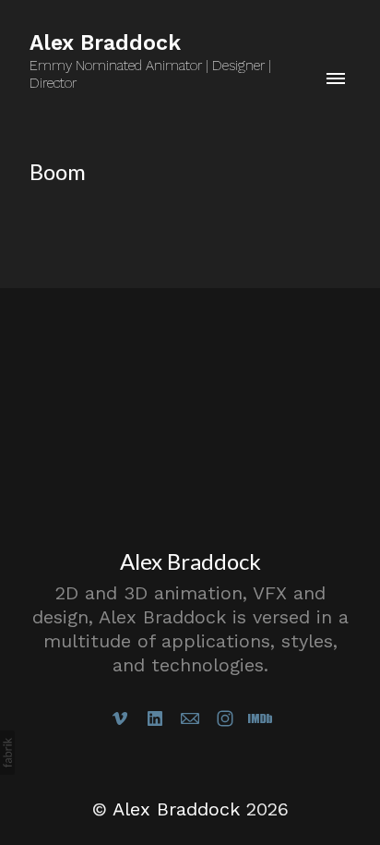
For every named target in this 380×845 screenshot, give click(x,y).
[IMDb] (260, 718)
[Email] (190, 718)
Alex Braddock (190, 561)
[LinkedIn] (155, 718)
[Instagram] (225, 718)
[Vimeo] (120, 718)
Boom (58, 171)
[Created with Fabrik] (7, 752)
